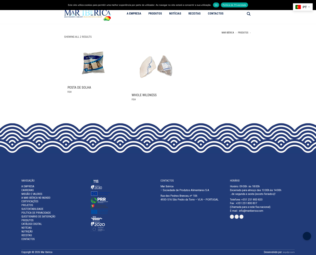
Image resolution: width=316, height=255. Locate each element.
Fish (69, 92)
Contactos (216, 13)
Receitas (194, 13)
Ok (216, 5)
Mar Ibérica (228, 32)
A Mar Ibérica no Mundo (35, 197)
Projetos (27, 205)
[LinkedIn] (241, 217)
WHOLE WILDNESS (144, 95)
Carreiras (27, 190)
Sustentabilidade (32, 209)
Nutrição (27, 231)
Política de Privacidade (36, 212)
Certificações (29, 201)
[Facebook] (232, 217)
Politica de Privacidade (234, 5)
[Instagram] (237, 217)
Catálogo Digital (31, 224)
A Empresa (134, 13)
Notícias (175, 13)
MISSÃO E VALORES (31, 194)
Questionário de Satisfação (38, 216)
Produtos (155, 13)
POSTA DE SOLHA (79, 87)
